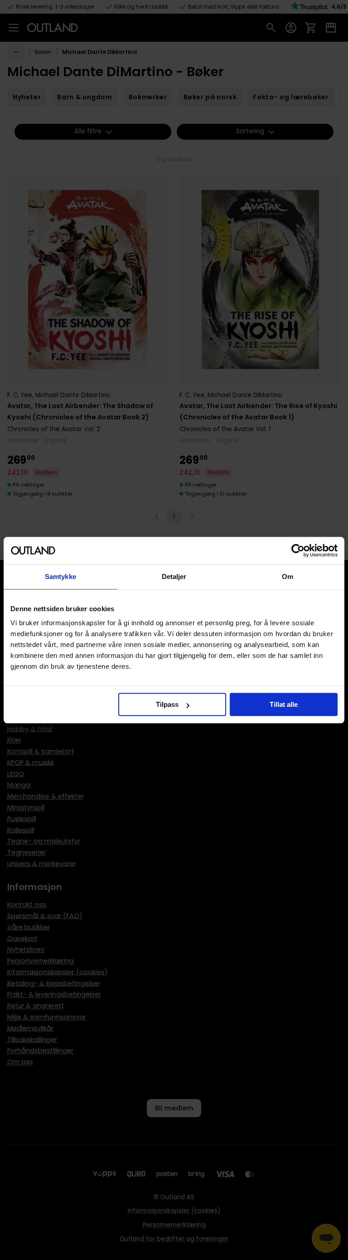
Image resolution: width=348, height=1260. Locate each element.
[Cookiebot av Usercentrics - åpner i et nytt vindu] (298, 550)
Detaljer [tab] (174, 576)
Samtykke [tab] (60, 576)
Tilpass (167, 704)
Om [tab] (287, 576)
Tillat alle (284, 704)
